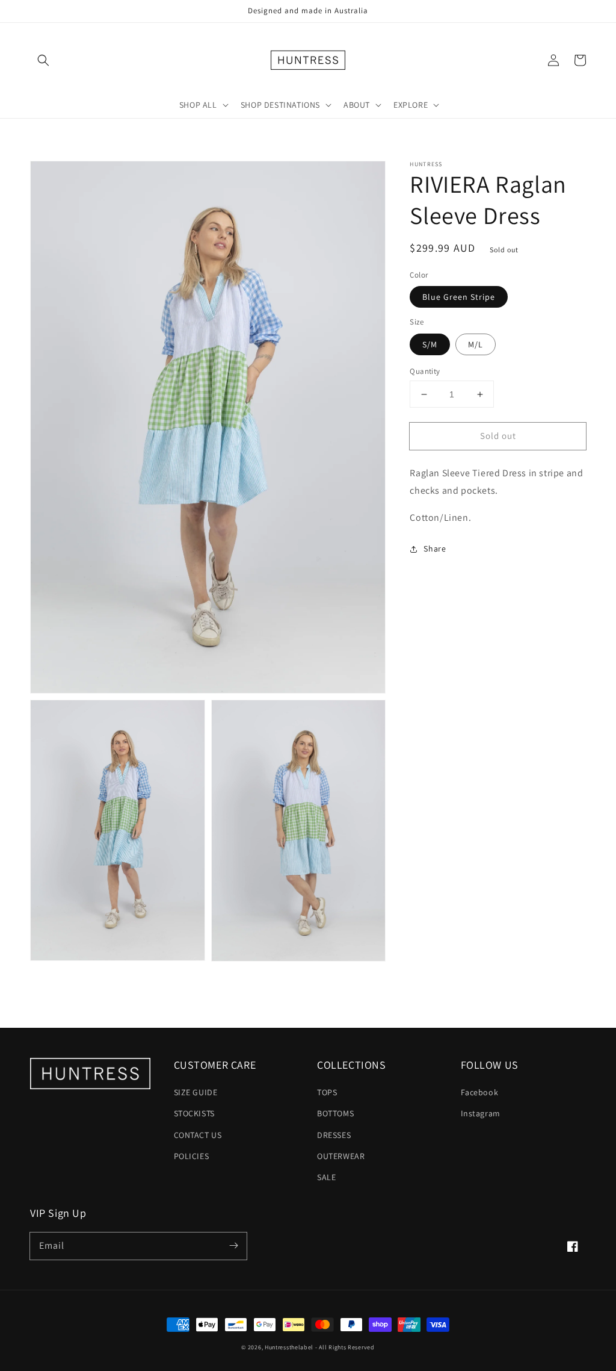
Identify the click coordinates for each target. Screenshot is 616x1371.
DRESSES (334, 1135)
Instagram (480, 1113)
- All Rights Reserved (345, 1347)
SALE (326, 1177)
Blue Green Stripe (458, 296)
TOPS (327, 1092)
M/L (475, 344)
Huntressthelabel (289, 1347)
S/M (429, 344)
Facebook (480, 1092)
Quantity (425, 371)
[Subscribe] (233, 1246)
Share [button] (435, 548)
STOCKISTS (194, 1113)
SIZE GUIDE (196, 1092)
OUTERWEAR (341, 1156)
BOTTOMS (335, 1113)
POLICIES (191, 1156)
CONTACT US (198, 1135)
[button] (43, 60)
